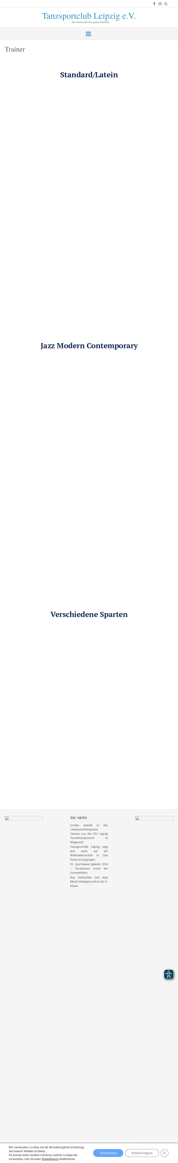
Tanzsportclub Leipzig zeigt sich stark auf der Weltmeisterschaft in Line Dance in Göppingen (89, 853)
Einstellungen (50, 1159)
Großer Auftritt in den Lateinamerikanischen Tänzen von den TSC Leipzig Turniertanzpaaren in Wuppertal (89, 833)
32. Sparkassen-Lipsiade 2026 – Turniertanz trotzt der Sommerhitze (89, 868)
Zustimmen (108, 1153)
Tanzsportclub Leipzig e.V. (89, 15)
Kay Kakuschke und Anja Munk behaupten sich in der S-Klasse (89, 881)
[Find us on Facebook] (154, 3)
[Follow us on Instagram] (160, 3)
